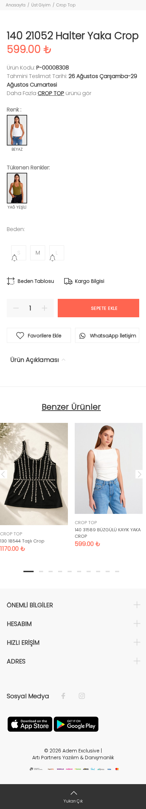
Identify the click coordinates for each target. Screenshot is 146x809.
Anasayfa (15, 5)
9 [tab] (108, 571)
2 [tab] (41, 571)
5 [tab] (70, 571)
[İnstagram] (78, 696)
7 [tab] (89, 571)
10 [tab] (117, 571)
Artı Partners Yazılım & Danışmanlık (73, 757)
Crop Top (66, 5)
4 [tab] (60, 571)
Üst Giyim (41, 5)
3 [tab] (51, 571)
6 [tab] (79, 571)
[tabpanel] (108, 480)
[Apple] (30, 723)
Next (139, 474)
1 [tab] (28, 571)
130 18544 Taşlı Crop (22, 541)
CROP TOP (51, 93)
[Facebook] (66, 696)
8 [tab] (98, 571)
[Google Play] (76, 723)
